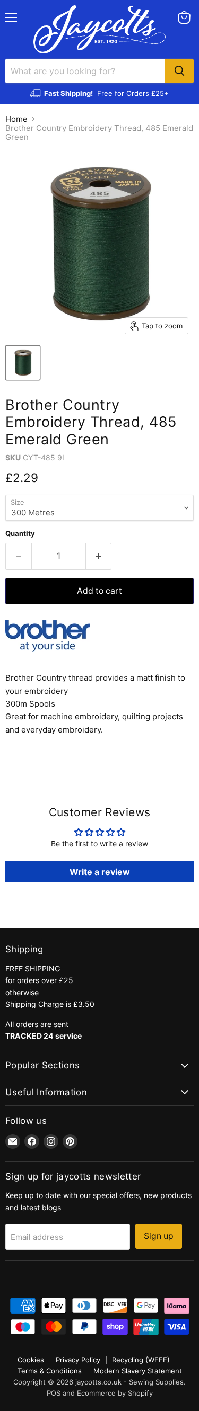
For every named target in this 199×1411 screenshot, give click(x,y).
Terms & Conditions (50, 1371)
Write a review (100, 872)
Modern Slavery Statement (137, 1371)
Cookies (31, 1359)
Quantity (20, 534)
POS (53, 1393)
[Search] (179, 71)
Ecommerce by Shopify (115, 1393)
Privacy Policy (78, 1359)
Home (16, 118)
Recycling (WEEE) (141, 1359)
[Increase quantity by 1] (99, 556)
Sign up (159, 1236)
